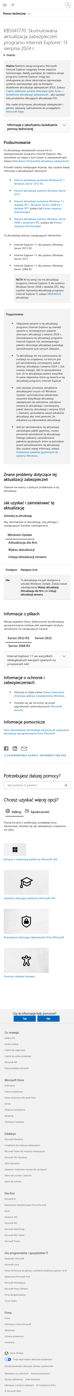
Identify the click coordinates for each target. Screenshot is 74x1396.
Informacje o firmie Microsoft (18, 1324)
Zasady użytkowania (14, 1379)
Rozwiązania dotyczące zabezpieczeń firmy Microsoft (34, 937)
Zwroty (8, 1103)
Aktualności (10, 1330)
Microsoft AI (10, 1198)
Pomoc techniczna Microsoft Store (20, 1097)
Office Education (12, 1163)
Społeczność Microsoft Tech (17, 1276)
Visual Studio (11, 1300)
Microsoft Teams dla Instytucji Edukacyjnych (25, 1151)
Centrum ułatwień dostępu (19, 976)
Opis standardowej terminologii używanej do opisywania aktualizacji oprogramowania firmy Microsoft (36, 731)
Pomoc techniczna (15, 13)
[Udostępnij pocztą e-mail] (22, 747)
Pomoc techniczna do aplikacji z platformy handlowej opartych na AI (36, 1270)
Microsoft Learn (12, 1264)
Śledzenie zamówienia (15, 1109)
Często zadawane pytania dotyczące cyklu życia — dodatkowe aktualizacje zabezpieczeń (35, 92)
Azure (7, 1210)
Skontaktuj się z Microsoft (16, 1373)
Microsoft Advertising (14, 1229)
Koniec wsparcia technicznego (38, 224)
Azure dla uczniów (13, 1181)
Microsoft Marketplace (15, 1282)
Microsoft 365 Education (16, 1157)
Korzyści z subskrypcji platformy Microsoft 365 (30, 859)
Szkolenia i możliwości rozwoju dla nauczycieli (26, 1169)
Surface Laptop (11, 1044)
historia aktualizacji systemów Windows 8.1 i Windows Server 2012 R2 (39, 181)
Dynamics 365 (11, 1217)
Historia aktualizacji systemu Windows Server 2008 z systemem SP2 (40, 220)
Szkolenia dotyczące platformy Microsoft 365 (30, 898)
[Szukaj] (65, 785)
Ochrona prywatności (14, 1336)
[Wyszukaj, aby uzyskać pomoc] (13, 5)
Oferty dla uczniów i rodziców (18, 1175)
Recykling (9, 1115)
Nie (48, 1018)
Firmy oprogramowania (15, 1294)
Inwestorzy (9, 1342)
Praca (7, 1318)
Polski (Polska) (16, 1353)
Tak (25, 1018)
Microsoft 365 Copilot (14, 1235)
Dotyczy (10, 54)
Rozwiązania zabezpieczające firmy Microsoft (25, 1204)
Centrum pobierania (14, 1091)
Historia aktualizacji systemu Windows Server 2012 (40, 192)
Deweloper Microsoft (14, 1258)
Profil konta (10, 1085)
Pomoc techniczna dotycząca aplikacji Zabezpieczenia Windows (39, 694)
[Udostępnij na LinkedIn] (13, 747)
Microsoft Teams (12, 1241)
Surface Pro (10, 1038)
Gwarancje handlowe (14, 1121)
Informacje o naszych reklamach (19, 1385)
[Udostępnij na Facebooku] (6, 747)
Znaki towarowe (32, 1379)
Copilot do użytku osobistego (18, 1056)
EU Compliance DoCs (46, 1385)
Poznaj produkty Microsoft (16, 1068)
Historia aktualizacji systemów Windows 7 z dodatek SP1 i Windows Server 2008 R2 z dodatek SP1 (39, 204)
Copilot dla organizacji (15, 1050)
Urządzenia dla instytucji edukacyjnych (22, 1145)
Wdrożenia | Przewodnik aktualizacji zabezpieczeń (40, 161)
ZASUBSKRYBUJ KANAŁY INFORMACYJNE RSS (36, 755)
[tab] (19, 535)
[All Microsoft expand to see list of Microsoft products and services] (4, 5)
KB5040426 (54, 294)
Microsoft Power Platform (16, 1288)
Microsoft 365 (11, 1062)
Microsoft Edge (15, 111)
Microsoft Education (14, 1139)
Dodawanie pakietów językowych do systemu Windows (37, 453)
